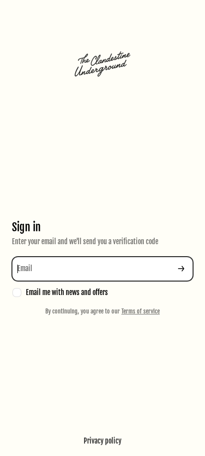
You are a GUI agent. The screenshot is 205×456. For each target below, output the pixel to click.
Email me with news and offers (67, 292)
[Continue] (181, 269)
